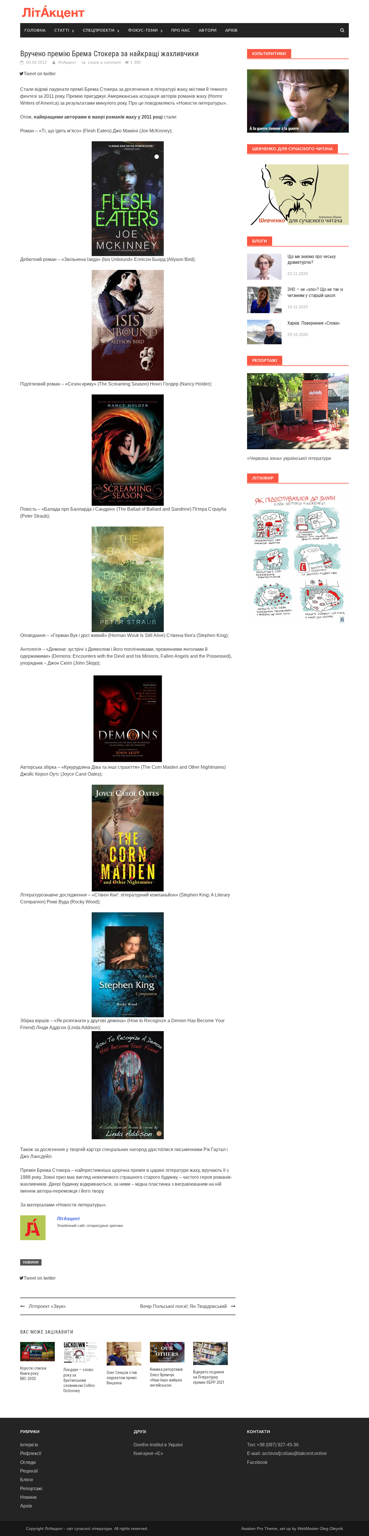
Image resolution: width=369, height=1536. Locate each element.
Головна (35, 30)
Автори (207, 30)
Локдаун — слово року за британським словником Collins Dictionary (79, 1380)
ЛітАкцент (67, 62)
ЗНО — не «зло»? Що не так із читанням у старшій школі (315, 292)
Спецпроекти (98, 30)
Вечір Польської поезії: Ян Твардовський (183, 1306)
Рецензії (29, 1471)
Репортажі (31, 1488)
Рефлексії (30, 1453)
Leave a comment (104, 62)
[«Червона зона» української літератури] (298, 410)
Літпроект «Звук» (47, 1306)
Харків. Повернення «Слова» (313, 323)
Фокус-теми (143, 30)
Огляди (28, 1462)
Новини (31, 1262)
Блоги (26, 1479)
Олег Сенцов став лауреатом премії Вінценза (122, 1377)
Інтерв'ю (29, 1444)
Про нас (180, 30)
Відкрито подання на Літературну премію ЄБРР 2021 (209, 1377)
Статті (61, 30)
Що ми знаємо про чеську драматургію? (311, 259)
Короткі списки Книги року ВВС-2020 (33, 1373)
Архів (231, 30)
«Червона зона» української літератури (289, 458)
